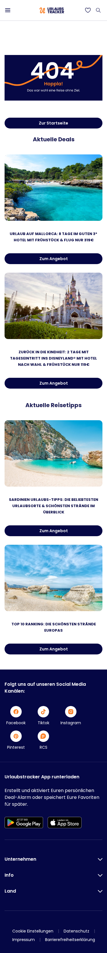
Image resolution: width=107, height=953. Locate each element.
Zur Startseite (53, 123)
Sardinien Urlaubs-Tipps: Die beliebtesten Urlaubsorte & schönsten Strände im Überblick (53, 506)
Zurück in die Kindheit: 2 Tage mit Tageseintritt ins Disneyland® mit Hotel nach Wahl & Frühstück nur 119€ (53, 358)
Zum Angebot (53, 259)
